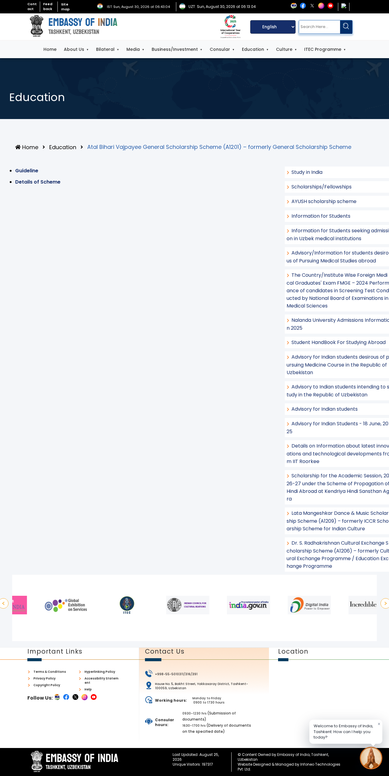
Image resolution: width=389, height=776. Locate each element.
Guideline (26, 170)
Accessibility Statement (101, 680)
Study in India (306, 172)
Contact (32, 6)
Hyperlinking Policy (99, 672)
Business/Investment (175, 49)
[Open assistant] (371, 758)
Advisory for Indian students (324, 409)
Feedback (47, 6)
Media (133, 49)
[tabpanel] (42, 605)
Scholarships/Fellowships (321, 186)
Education (253, 49)
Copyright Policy (46, 685)
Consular (220, 49)
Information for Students (320, 215)
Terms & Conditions (49, 672)
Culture (284, 49)
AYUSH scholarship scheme (323, 201)
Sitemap (65, 7)
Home (50, 49)
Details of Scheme (37, 181)
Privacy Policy (44, 678)
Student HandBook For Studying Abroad (338, 342)
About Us (74, 49)
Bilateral (105, 49)
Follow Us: (40, 697)
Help (88, 689)
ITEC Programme (322, 49)
